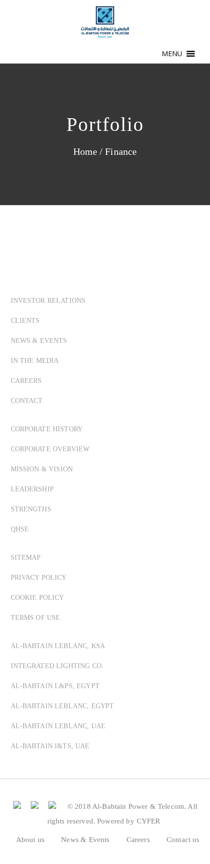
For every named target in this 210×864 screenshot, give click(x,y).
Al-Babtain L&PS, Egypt (55, 686)
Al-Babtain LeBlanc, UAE (58, 726)
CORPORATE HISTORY (47, 429)
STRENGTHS (31, 509)
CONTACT (27, 400)
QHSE (20, 529)
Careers (138, 839)
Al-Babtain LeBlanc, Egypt (62, 706)
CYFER (149, 821)
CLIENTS (25, 320)
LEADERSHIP (32, 489)
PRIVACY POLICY (39, 577)
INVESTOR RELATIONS (48, 300)
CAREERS (26, 380)
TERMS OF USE (36, 617)
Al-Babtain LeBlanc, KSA (58, 646)
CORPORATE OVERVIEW (50, 449)
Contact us (183, 839)
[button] (172, 53)
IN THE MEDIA (35, 360)
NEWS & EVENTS (39, 340)
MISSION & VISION (42, 469)
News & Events (85, 839)
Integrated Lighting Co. (57, 666)
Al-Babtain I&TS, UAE (50, 746)
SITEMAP (26, 557)
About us (30, 839)
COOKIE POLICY (37, 597)
